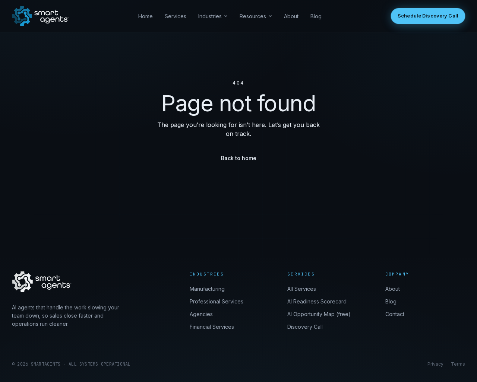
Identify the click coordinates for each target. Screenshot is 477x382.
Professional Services (216, 301)
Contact (394, 314)
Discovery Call (305, 327)
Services (175, 16)
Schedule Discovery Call (428, 16)
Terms (458, 364)
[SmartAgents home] (40, 16)
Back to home (238, 158)
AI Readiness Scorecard (317, 301)
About (291, 16)
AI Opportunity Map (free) (319, 314)
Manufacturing (207, 289)
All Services (301, 289)
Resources (253, 16)
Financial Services (212, 327)
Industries (210, 16)
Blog (316, 16)
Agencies (201, 314)
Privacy (435, 364)
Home (145, 16)
